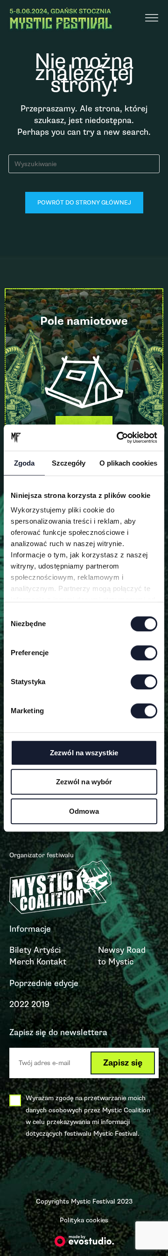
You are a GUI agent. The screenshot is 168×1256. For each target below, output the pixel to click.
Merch (21, 962)
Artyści (47, 950)
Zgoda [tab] (24, 463)
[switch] (144, 652)
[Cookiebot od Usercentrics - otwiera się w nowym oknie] (118, 437)
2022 (19, 1004)
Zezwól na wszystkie (84, 753)
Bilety (20, 950)
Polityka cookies (84, 1220)
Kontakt (51, 962)
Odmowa (84, 811)
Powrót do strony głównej (84, 202)
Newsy (111, 950)
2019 (40, 1004)
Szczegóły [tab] (68, 463)
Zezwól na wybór (84, 782)
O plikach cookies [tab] (128, 463)
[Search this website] (84, 163)
